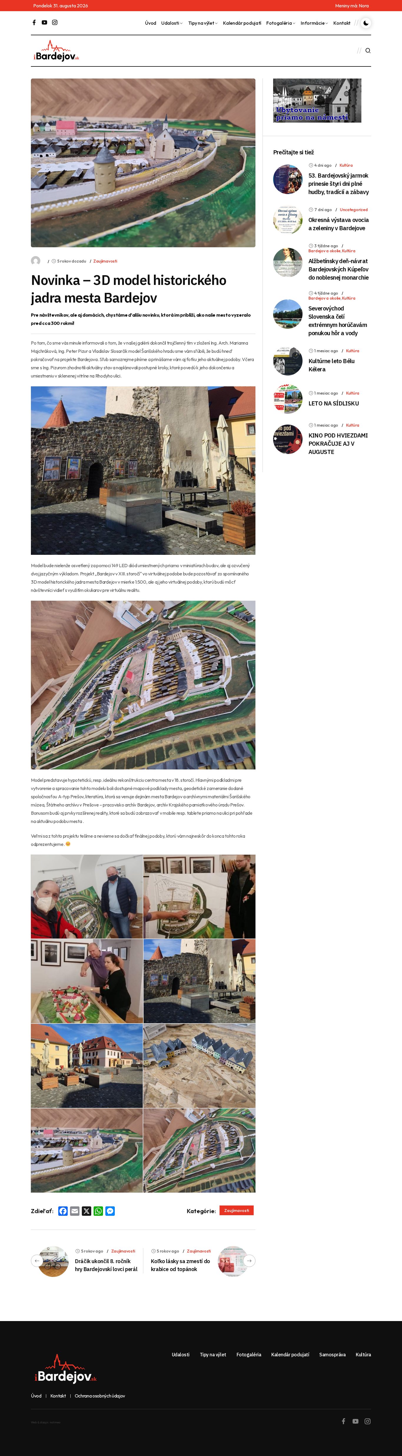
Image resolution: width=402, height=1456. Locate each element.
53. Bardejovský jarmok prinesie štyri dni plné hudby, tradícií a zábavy (338, 183)
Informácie (312, 23)
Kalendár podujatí (242, 23)
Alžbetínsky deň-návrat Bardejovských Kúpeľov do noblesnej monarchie (338, 269)
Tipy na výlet (201, 23)
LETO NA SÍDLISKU (333, 403)
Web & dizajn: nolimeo (45, 1422)
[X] (86, 1211)
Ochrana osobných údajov (100, 1396)
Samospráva (332, 1355)
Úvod (150, 23)
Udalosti (170, 23)
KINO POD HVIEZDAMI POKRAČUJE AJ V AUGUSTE (338, 443)
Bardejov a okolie (324, 250)
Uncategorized (354, 209)
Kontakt (341, 23)
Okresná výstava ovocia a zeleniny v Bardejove (338, 224)
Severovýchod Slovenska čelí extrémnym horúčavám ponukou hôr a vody (337, 320)
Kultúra (346, 165)
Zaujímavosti (105, 261)
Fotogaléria (279, 23)
